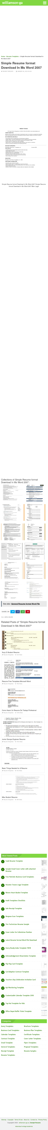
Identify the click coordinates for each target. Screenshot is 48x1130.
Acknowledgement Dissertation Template (21, 956)
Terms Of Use (19, 1120)
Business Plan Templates (33, 1030)
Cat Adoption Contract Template (17, 972)
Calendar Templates (8, 1035)
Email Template (7, 1043)
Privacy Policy (42, 1120)
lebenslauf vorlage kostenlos (24, 1126)
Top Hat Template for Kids (15, 1003)
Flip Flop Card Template (14, 964)
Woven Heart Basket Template (17, 893)
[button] (44, 2)
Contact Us (33, 1120)
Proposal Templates (31, 1047)
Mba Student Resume (9, 797)
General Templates (8, 1047)
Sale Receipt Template (14, 908)
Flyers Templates (30, 1043)
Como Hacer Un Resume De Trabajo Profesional (19, 710)
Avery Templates (7, 1026)
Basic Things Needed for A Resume (14, 768)
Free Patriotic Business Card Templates (20, 877)
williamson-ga (12, 3)
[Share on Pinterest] (27, 611)
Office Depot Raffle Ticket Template (19, 1011)
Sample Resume (35, 1123)
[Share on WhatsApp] (22, 611)
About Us (26, 1120)
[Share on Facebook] (17, 611)
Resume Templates (8, 71)
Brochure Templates (31, 1026)
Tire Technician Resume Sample (17, 924)
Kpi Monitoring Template (15, 988)
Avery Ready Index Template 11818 (18, 948)
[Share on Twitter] (12, 611)
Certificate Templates (32, 1035)
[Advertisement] (24, 31)
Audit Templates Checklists (15, 901)
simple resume (8, 617)
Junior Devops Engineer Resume (13, 739)
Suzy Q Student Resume (10, 652)
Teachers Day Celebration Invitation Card (21, 980)
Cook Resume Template (14, 861)
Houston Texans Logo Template (17, 885)
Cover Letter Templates (32, 1039)
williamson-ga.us (24, 1123)
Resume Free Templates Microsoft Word (16, 681)
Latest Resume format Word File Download (21, 940)
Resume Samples (30, 1051)
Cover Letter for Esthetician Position (19, 932)
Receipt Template (7, 1051)
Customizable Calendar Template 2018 (20, 996)
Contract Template (8, 1039)
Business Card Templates (10, 1030)
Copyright (10, 1120)
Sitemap (3, 1120)
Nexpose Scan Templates (15, 916)
